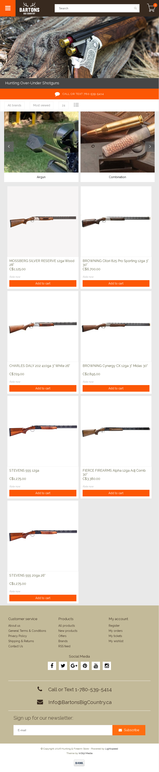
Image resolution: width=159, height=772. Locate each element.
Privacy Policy (17, 636)
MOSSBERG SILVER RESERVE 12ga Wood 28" (41, 263)
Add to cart (42, 283)
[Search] (135, 8)
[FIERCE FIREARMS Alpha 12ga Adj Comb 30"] (116, 431)
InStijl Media (86, 753)
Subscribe (131, 730)
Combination (117, 177)
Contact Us (15, 646)
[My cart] (151, 8)
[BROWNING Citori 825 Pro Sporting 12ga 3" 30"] (116, 221)
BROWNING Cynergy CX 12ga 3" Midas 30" (115, 366)
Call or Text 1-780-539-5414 (80, 689)
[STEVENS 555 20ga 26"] (42, 536)
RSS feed (64, 646)
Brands (63, 641)
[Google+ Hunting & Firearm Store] (74, 666)
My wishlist (116, 641)
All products (66, 625)
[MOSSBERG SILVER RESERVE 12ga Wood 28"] (42, 221)
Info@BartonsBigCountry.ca (80, 702)
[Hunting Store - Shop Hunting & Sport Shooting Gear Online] (35, 8)
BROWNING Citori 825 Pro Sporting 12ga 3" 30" (115, 263)
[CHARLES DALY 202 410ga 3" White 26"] (42, 326)
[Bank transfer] (79, 763)
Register (114, 625)
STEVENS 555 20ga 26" (27, 575)
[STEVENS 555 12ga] (42, 431)
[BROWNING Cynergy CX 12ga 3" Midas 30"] (116, 326)
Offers (62, 636)
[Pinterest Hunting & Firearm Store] (85, 666)
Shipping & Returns (21, 641)
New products (67, 630)
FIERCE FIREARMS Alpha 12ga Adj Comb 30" (114, 472)
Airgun (41, 177)
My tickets (115, 636)
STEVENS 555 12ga (24, 470)
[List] (76, 105)
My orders (116, 630)
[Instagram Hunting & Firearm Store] (107, 666)
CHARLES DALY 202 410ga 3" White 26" (39, 366)
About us (14, 625)
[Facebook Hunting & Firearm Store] (52, 666)
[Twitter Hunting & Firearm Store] (63, 666)
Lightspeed (111, 748)
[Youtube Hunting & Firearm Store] (96, 666)
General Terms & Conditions (27, 630)
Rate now (14, 276)
